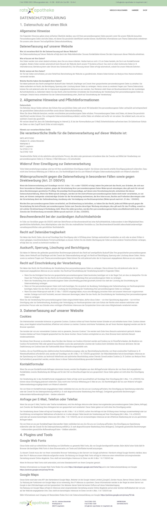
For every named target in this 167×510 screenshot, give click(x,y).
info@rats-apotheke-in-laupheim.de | (132, 2)
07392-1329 (91, 504)
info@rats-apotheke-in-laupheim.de (98, 506)
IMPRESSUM (121, 501)
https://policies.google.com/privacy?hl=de (37, 470)
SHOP (145, 10)
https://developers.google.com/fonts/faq (85, 467)
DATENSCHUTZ (122, 504)
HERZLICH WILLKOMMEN (118, 10)
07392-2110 (28, 2)
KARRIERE (135, 10)
